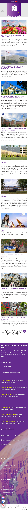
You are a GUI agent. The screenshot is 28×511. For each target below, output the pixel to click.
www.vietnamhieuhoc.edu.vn (12, 440)
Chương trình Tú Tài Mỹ (9, 465)
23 (16, 334)
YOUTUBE (19, 435)
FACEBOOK (6, 435)
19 (20, 331)
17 (13, 331)
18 (17, 331)
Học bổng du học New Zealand (11, 495)
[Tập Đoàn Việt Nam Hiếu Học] (14, 10)
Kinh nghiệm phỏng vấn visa (10, 473)
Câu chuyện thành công (9, 468)
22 (12, 334)
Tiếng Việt (12, 1)
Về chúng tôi (6, 462)
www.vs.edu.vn (7, 444)
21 (8, 334)
